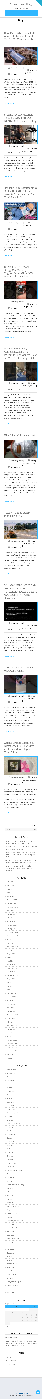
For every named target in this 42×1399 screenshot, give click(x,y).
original (9, 1210)
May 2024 (10, 939)
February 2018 (12, 1040)
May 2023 (10, 961)
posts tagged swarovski (15, 1221)
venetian (10, 1278)
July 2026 (10, 882)
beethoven (10, 1102)
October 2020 (11, 1011)
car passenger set (13, 1113)
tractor (9, 1257)
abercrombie (11, 1070)
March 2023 (11, 965)
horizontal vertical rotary (15, 1185)
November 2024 (12, 936)
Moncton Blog (21, 4)
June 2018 (10, 1033)
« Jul (7, 1326)
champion (10, 1120)
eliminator (10, 1156)
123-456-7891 (24, 8)
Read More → (9, 103)
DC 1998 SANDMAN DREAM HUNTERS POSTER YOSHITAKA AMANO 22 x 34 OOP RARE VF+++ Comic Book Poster (20, 592)
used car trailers (13, 1271)
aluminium (10, 1081)
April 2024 (10, 943)
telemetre (10, 1253)
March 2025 (11, 921)
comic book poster (13, 1124)
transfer (10, 1260)
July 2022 (10, 983)
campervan (11, 1109)
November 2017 (12, 1047)
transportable (12, 1264)
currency (10, 1145)
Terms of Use (10, 1364)
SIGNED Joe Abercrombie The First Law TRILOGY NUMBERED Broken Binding (20, 118)
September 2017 (12, 1051)
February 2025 (12, 925)
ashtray (9, 1084)
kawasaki (10, 1195)
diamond (10, 1152)
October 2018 (11, 1029)
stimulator (10, 1249)
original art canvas (13, 1213)
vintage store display (14, 1282)
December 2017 (12, 1044)
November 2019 (12, 1026)
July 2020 (10, 1022)
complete (10, 1127)
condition (10, 1131)
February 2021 (12, 1004)
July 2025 (10, 918)
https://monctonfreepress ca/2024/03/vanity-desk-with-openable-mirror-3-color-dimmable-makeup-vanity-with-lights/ (22, 1343)
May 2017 (10, 1058)
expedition (10, 1167)
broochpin (10, 1106)
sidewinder (10, 1235)
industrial (10, 1188)
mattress (10, 1203)
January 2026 (11, 903)
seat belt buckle (12, 1228)
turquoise (10, 1267)
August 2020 (11, 1018)
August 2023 (11, 954)
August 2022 (11, 979)
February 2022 (12, 993)
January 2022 (11, 997)
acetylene (10, 1077)
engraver (10, 1160)
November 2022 (12, 968)
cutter (9, 1149)
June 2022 (10, 986)
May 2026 (10, 889)
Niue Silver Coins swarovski (20, 435)
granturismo (11, 1178)
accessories (11, 1073)
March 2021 (11, 1001)
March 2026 (11, 896)
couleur (9, 1138)
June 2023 (10, 957)
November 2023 (12, 947)
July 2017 (10, 1054)
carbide (9, 1116)
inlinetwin (10, 1192)
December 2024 (12, 932)
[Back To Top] (38, 1392)
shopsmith (10, 1231)
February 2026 (12, 900)
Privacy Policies (11, 1361)
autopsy (10, 1095)
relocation (10, 1224)
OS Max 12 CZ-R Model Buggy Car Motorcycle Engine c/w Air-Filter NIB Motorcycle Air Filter (21, 861)
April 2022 (10, 990)
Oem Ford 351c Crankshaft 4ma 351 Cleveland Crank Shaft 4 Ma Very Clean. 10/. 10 (21, 842)
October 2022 (11, 972)
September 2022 (12, 975)
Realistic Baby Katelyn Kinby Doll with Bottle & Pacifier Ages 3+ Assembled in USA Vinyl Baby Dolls (21, 855)
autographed (11, 1091)
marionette (10, 1199)
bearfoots (10, 1098)
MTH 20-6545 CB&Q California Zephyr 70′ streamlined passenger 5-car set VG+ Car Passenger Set (20, 868)
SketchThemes (27, 1395)
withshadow (11, 1293)
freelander (10, 1174)
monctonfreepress (12, 1337)
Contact (8, 1357)
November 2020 (12, 1008)
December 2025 (12, 907)
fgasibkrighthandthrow (14, 1170)
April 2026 (10, 893)
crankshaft (10, 1142)
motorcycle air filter (13, 1206)
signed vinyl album (13, 1239)
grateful (9, 1181)
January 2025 (11, 929)
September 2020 (12, 1015)
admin (20, 68)
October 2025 (11, 914)
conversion (11, 1134)
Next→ (34, 825)
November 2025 (12, 911)
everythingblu (11, 1163)
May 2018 (10, 1036)
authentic (10, 1088)
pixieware (10, 1217)
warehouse (11, 1289)
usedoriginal (11, 1275)
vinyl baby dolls (12, 1285)
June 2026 (10, 886)
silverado (10, 1242)
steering (9, 1246)
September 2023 (12, 950)
